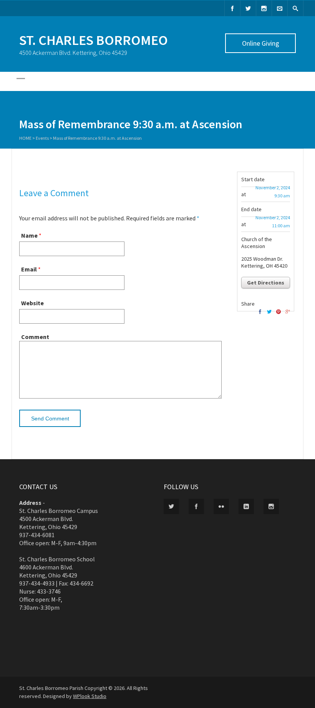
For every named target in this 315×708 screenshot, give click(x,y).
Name (29, 235)
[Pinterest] (278, 312)
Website (32, 303)
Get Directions (265, 282)
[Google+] (287, 312)
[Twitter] (248, 8)
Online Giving (260, 43)
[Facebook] (232, 8)
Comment (35, 337)
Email (29, 269)
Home (25, 138)
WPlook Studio (89, 696)
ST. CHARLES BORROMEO (93, 40)
